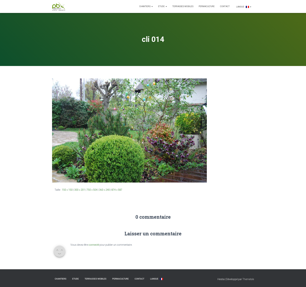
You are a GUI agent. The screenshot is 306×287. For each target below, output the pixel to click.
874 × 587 (116, 189)
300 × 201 (79, 189)
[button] (152, 6)
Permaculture (207, 6)
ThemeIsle (248, 279)
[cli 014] (129, 130)
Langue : (241, 6)
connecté (94, 244)
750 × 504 (92, 189)
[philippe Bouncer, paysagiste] (58, 6)
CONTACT (225, 6)
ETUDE (161, 6)
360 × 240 (104, 189)
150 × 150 (67, 189)
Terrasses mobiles (182, 6)
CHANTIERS (145, 6)
